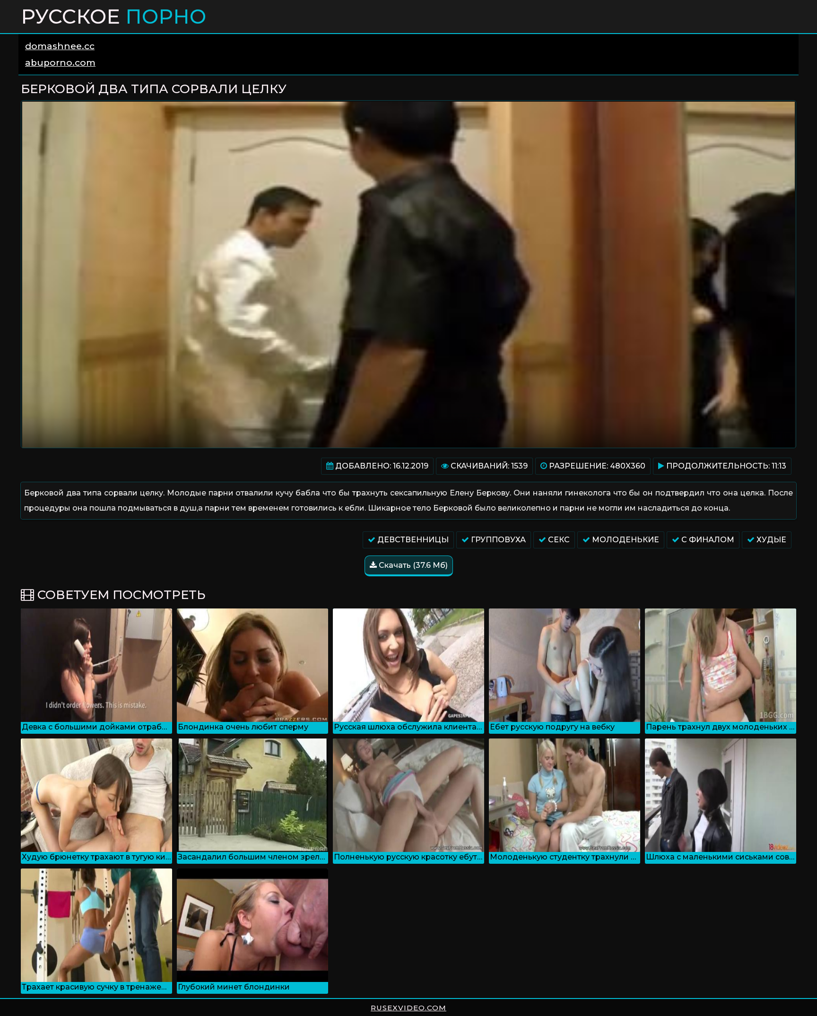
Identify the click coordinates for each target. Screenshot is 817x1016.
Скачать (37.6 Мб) (412, 565)
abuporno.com (60, 62)
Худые (770, 539)
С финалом (706, 539)
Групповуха (497, 539)
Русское (113, 16)
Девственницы (412, 539)
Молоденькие (624, 539)
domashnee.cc (60, 46)
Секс (558, 539)
